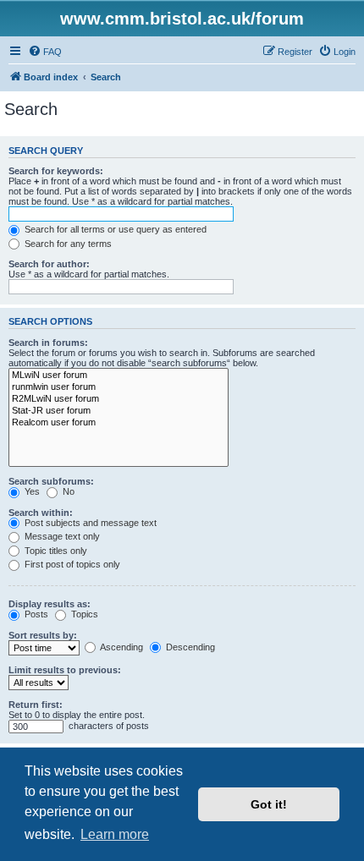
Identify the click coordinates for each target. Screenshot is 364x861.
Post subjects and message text (89, 523)
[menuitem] (45, 51)
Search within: (40, 512)
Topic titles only (54, 551)
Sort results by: (42, 635)
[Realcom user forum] (118, 423)
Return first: (35, 704)
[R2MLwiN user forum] (118, 399)
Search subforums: (51, 481)
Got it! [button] (269, 804)
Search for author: (49, 264)
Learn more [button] (114, 834)
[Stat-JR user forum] (118, 411)
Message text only (61, 536)
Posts (35, 614)
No (67, 491)
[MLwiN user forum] (118, 375)
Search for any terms (67, 244)
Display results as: (49, 604)
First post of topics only (71, 564)
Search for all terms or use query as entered (114, 229)
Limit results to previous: (64, 670)
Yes (31, 491)
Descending (189, 647)
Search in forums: (48, 342)
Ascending (120, 647)
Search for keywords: (55, 171)
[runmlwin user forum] (118, 387)
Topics (83, 614)
